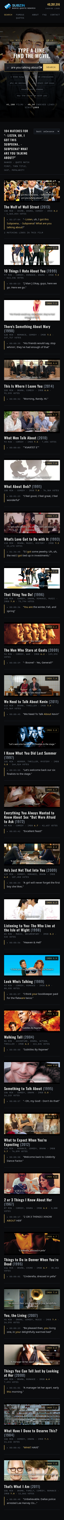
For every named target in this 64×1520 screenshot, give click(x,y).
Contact (55, 14)
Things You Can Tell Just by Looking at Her (31, 1373)
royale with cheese (32, 89)
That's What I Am (22, 1486)
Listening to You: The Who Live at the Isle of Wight (29, 927)
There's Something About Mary (27, 328)
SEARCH (51, 67)
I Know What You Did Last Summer (30, 755)
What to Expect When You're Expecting (25, 1142)
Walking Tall (19, 1037)
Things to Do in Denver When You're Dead (31, 1261)
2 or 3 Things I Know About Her (28, 1202)
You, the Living (21, 1315)
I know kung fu (19, 77)
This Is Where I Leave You (29, 386)
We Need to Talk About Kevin (31, 701)
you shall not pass (43, 83)
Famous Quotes (20, 16)
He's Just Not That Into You (30, 870)
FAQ (44, 14)
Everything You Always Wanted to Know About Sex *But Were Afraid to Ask (30, 817)
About (35, 14)
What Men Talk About (25, 437)
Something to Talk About (28, 1088)
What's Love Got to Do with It (32, 539)
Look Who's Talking (24, 981)
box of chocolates (43, 77)
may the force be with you (32, 95)
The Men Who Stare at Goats (31, 650)
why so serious (18, 83)
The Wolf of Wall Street (27, 206)
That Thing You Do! (24, 594)
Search (8, 14)
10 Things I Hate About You (30, 270)
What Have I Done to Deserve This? (30, 1432)
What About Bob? (23, 486)
